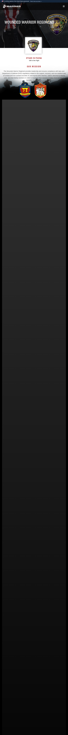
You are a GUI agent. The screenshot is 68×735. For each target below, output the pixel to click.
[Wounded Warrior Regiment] (12, 6)
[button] (36, 1)
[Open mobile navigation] (63, 6)
